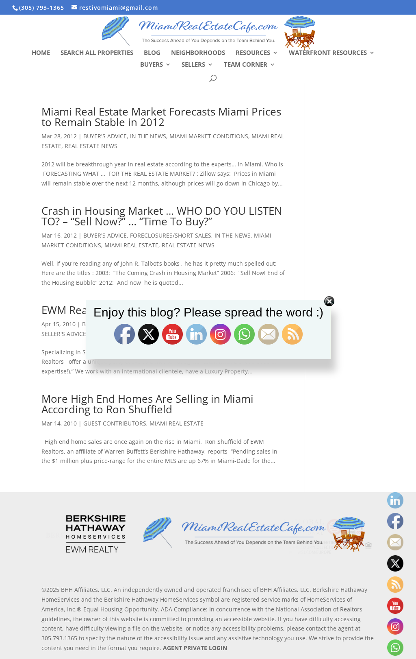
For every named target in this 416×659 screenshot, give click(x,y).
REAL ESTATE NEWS (91, 146)
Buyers (151, 64)
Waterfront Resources (328, 53)
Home (41, 53)
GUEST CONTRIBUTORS (114, 423)
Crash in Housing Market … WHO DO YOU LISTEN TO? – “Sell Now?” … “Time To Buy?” (161, 216)
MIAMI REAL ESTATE (131, 245)
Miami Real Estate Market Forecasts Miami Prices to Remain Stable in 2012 (161, 116)
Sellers (193, 64)
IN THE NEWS (148, 136)
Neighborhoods (198, 53)
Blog (152, 53)
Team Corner (245, 64)
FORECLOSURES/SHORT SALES (170, 235)
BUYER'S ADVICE (105, 136)
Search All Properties (97, 53)
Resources (253, 53)
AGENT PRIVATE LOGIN (195, 648)
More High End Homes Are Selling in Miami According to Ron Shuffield (147, 404)
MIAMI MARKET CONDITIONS (208, 136)
